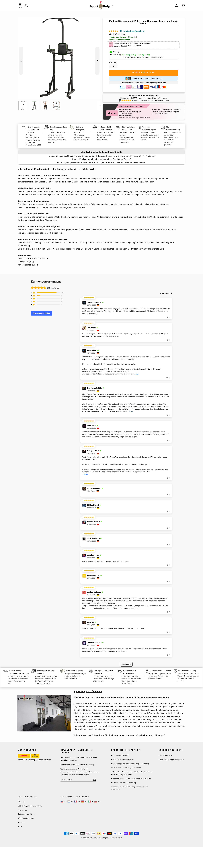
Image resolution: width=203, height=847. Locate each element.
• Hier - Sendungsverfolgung (122, 759)
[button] (126, 31)
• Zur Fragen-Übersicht (120, 755)
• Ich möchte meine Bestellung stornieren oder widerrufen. (129, 788)
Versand (21, 822)
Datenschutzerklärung (26, 814)
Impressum (22, 810)
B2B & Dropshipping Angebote (30, 806)
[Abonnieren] (94, 779)
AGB (20, 826)
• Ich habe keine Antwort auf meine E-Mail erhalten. (131, 778)
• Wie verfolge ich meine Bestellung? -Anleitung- (130, 764)
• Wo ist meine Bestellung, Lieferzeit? (126, 768)
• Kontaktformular (165, 755)
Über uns (21, 802)
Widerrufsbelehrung (26, 818)
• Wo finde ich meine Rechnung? (124, 783)
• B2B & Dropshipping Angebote (171, 759)
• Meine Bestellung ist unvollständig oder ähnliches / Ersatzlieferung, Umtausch (131, 773)
